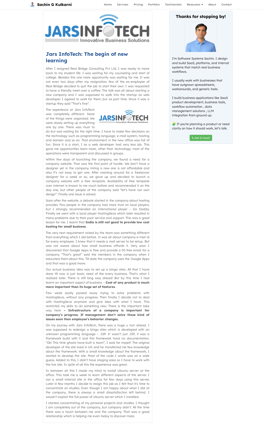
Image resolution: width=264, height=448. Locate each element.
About (212, 4)
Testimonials (173, 4)
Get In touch (202, 137)
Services (122, 4)
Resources (194, 4)
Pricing (138, 4)
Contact (226, 4)
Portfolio (154, 4)
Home (108, 4)
